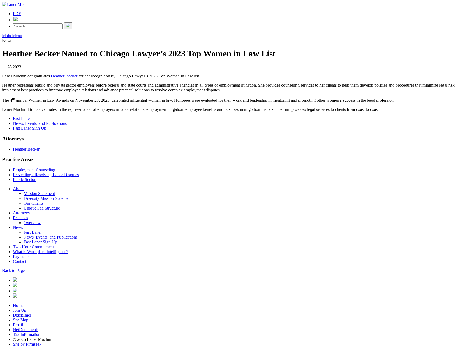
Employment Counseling (34, 170)
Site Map (20, 320)
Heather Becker (64, 76)
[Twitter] (15, 285)
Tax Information (26, 334)
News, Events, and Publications (40, 123)
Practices (20, 217)
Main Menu (12, 35)
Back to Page (13, 270)
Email (18, 324)
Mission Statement (39, 193)
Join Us (19, 310)
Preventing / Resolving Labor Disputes (46, 174)
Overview (32, 222)
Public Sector (24, 179)
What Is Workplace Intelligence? (40, 251)
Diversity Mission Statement (48, 198)
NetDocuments (25, 329)
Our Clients (33, 203)
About (18, 188)
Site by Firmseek (27, 344)
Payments (21, 256)
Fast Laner (22, 118)
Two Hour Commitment (33, 246)
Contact (19, 261)
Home (18, 305)
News (18, 227)
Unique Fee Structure (42, 208)
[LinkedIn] (15, 280)
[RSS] (15, 296)
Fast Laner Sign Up (29, 128)
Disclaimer (22, 315)
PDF (17, 13)
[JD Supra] (15, 291)
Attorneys (21, 213)
